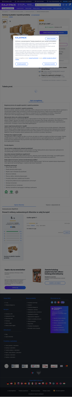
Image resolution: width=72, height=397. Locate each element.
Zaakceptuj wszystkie (49, 64)
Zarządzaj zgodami (21, 64)
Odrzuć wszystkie (51, 38)
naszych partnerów (34, 58)
